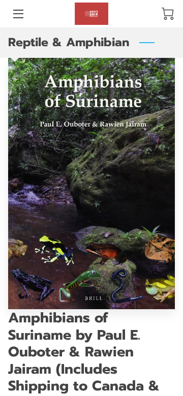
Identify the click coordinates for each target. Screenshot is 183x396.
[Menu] (17, 14)
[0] (168, 14)
